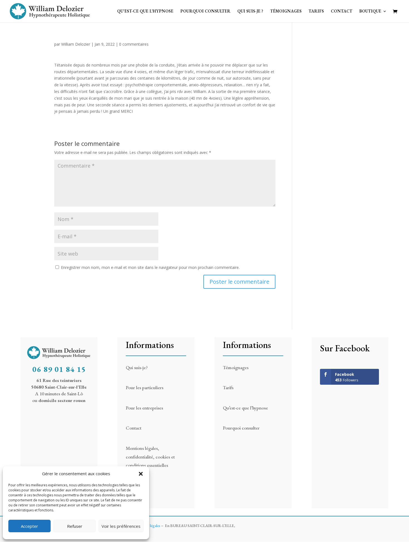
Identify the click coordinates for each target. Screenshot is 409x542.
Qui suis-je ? (250, 11)
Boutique (370, 11)
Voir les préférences (121, 526)
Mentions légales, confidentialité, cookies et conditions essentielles (150, 456)
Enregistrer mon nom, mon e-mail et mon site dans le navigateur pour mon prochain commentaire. (150, 267)
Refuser (74, 526)
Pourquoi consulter (205, 11)
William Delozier (75, 44)
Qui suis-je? (137, 367)
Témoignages (286, 11)
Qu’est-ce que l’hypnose (145, 11)
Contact (341, 11)
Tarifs (316, 11)
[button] (141, 474)
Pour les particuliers (144, 387)
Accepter (29, 526)
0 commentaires (134, 44)
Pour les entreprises (144, 408)
